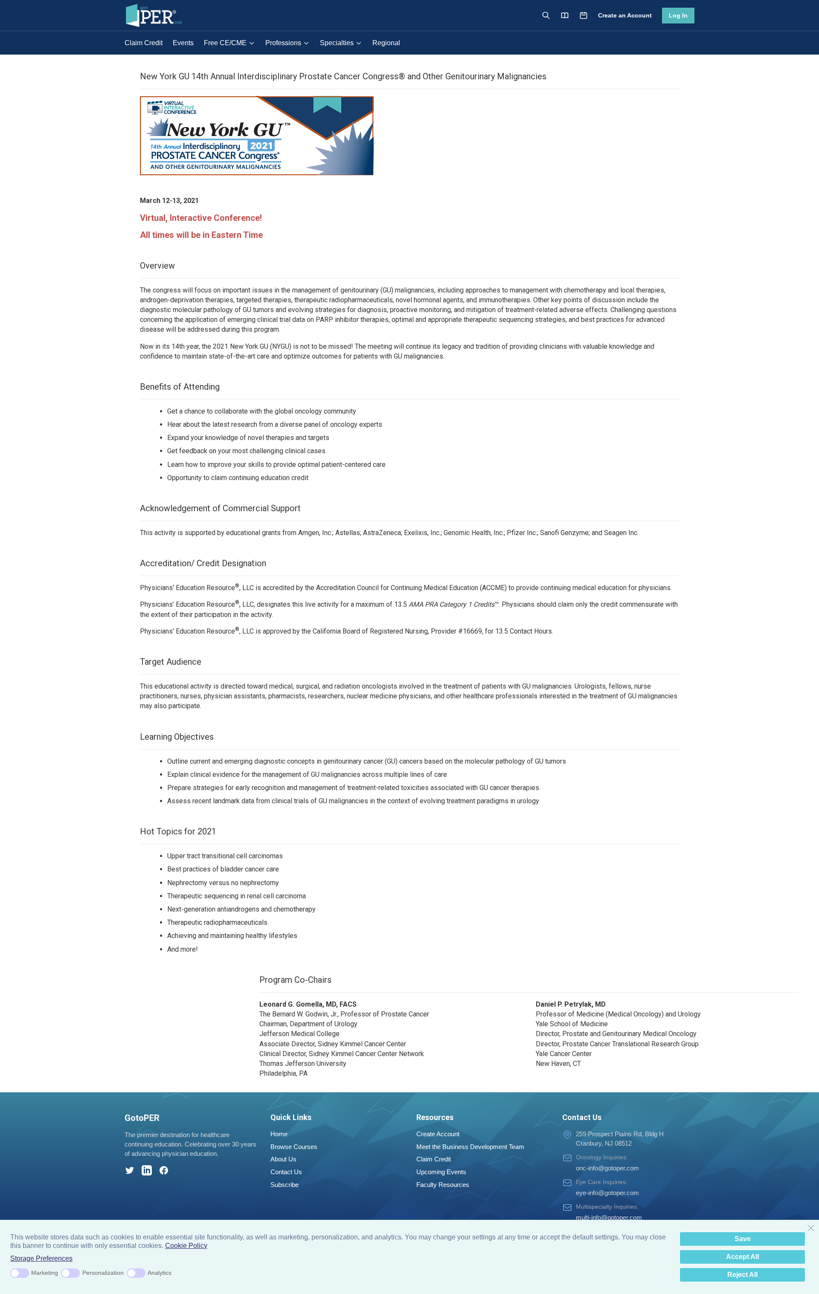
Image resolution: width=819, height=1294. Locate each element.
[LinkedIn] (147, 1170)
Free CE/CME (225, 42)
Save (743, 1238)
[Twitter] (130, 1170)
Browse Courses (293, 1146)
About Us (283, 1159)
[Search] (546, 15)
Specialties (337, 42)
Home (279, 1134)
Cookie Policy (186, 1245)
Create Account (437, 1134)
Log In (678, 15)
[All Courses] (565, 15)
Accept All (742, 1256)
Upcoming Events (441, 1171)
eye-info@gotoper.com (607, 1192)
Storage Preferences (41, 1258)
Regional (386, 42)
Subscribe (284, 1184)
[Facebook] (164, 1170)
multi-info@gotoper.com (609, 1217)
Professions (283, 42)
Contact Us (286, 1171)
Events (183, 42)
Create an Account (625, 15)
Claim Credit (144, 42)
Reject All (742, 1274)
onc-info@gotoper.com (607, 1168)
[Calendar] (583, 15)
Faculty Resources (442, 1184)
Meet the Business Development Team (470, 1146)
